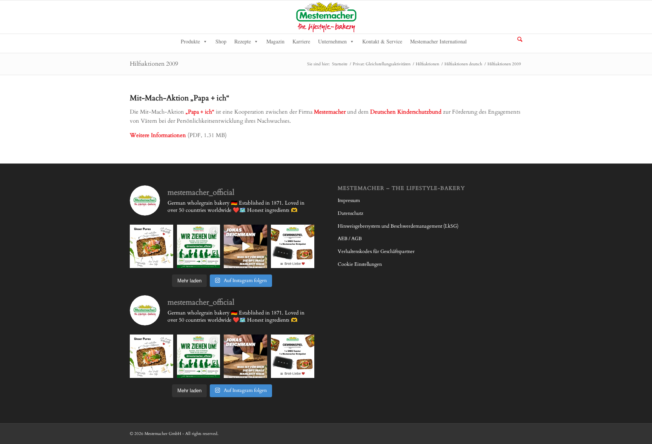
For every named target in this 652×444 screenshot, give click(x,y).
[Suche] (519, 39)
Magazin (275, 41)
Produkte (190, 41)
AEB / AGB (350, 238)
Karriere (301, 41)
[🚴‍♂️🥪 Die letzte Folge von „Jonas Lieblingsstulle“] (245, 246)
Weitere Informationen (158, 135)
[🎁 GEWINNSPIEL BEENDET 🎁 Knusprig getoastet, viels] (292, 246)
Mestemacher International (438, 41)
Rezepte (242, 41)
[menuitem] (519, 39)
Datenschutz (350, 213)
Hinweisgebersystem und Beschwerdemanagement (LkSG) (398, 226)
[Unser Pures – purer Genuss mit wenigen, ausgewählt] (151, 246)
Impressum (349, 200)
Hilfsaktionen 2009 (154, 64)
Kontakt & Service (382, 41)
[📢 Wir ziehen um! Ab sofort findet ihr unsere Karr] (198, 246)
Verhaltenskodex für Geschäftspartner (376, 251)
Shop (220, 41)
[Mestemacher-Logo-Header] (326, 17)
